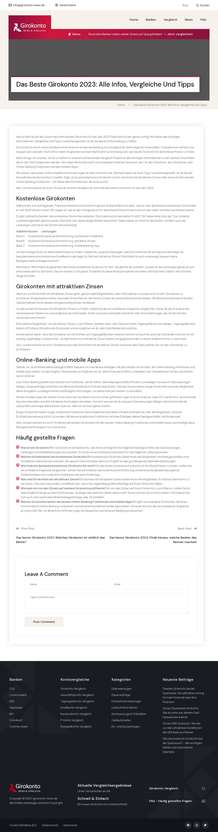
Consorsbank (18, 695)
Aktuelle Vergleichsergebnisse (104, 785)
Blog (185, 5)
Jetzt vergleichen (180, 34)
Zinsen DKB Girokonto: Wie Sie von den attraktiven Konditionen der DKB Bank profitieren (182, 728)
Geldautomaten (121, 720)
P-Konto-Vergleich (71, 720)
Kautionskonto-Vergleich (75, 714)
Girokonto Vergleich (163, 788)
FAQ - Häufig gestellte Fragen (170, 801)
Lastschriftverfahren (125, 707)
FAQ (203, 20)
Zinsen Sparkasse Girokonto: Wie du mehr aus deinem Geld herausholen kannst (181, 712)
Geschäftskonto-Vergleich (77, 695)
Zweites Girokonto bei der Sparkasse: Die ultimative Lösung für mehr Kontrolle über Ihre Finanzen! (183, 695)
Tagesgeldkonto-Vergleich (77, 701)
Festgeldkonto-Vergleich (76, 726)
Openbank (15, 707)
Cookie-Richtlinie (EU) (23, 825)
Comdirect (16, 720)
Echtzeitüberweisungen (127, 701)
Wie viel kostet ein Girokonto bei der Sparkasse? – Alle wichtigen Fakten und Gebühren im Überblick (183, 745)
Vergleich (170, 20)
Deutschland (67, 5)
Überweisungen (122, 688)
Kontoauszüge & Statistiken (129, 714)
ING (11, 714)
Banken (151, 20)
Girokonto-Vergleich (73, 688)
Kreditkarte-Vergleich (73, 707)
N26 (11, 701)
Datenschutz (50, 825)
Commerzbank (18, 726)
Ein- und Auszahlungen (126, 726)
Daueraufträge (121, 695)
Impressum (70, 825)
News (189, 20)
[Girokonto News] (30, 27)
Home (134, 20)
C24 (12, 688)
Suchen (204, 5)
